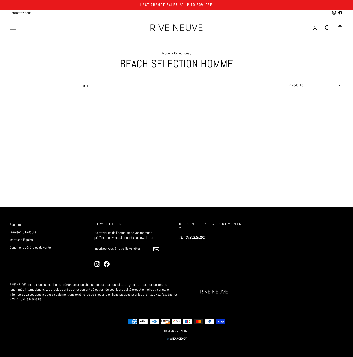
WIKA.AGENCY (178, 339)
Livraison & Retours (23, 232)
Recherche (17, 224)
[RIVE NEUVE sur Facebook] (107, 264)
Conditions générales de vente (30, 247)
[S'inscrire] (156, 249)
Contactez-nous (20, 13)
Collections (181, 53)
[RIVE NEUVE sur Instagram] (97, 264)
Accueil (166, 53)
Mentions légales (21, 239)
